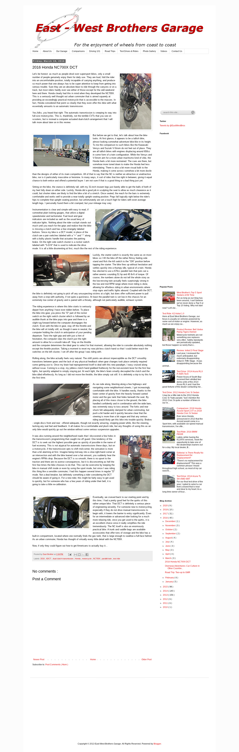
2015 (165, 587)
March (168, 558)
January (169, 581)
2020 (165, 505)
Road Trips (110, 51)
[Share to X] (83, 554)
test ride (116, 559)
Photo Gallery (149, 51)
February (169, 577)
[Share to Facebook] (87, 554)
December (170, 521)
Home (35, 51)
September (170, 533)
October (169, 529)
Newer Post (38, 659)
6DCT (49, 559)
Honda (78, 559)
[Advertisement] (186, 82)
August (169, 538)
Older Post (147, 659)
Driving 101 (94, 51)
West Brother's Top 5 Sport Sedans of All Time (189, 293)
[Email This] (75, 554)
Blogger (157, 744)
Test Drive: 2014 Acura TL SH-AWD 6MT (189, 477)
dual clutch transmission (63, 559)
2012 (165, 599)
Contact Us (177, 51)
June (168, 546)
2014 (165, 591)
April (167, 554)
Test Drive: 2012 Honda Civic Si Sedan (180, 392)
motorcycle (87, 559)
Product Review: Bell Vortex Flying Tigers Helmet (190, 330)
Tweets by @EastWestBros (172, 125)
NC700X (97, 559)
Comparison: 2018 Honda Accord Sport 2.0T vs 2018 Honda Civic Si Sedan (189, 411)
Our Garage (61, 51)
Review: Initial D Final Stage (190, 350)
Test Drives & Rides (129, 51)
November (170, 525)
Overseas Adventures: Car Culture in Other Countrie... (182, 567)
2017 (165, 513)
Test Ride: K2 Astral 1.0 (173, 313)
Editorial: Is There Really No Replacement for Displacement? (190, 455)
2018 (165, 509)
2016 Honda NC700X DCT (178, 562)
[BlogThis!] (79, 554)
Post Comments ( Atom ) (56, 664)
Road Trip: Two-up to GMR (177, 572)
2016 (42, 559)
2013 (165, 595)
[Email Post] (69, 554)
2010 (165, 607)
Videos (163, 51)
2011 (165, 603)
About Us (47, 51)
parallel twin (107, 559)
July (167, 542)
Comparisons (78, 51)
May (167, 550)
